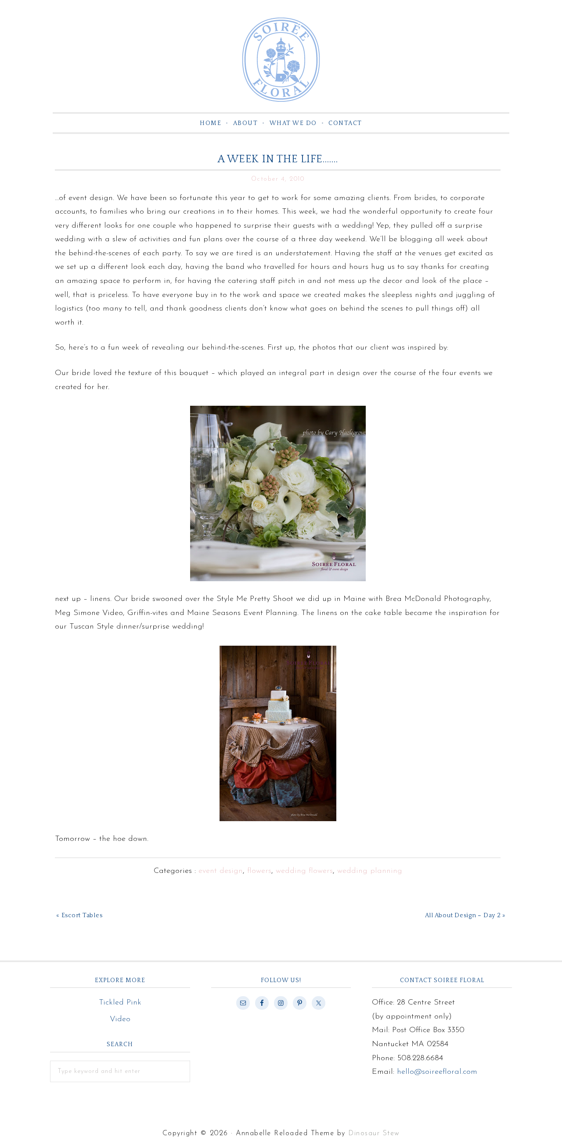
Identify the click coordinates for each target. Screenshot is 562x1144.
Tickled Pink (120, 1003)
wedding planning (369, 871)
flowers (259, 871)
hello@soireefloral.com (437, 1072)
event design (220, 871)
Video (120, 1019)
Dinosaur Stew (374, 1133)
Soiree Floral (281, 60)
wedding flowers (304, 871)
